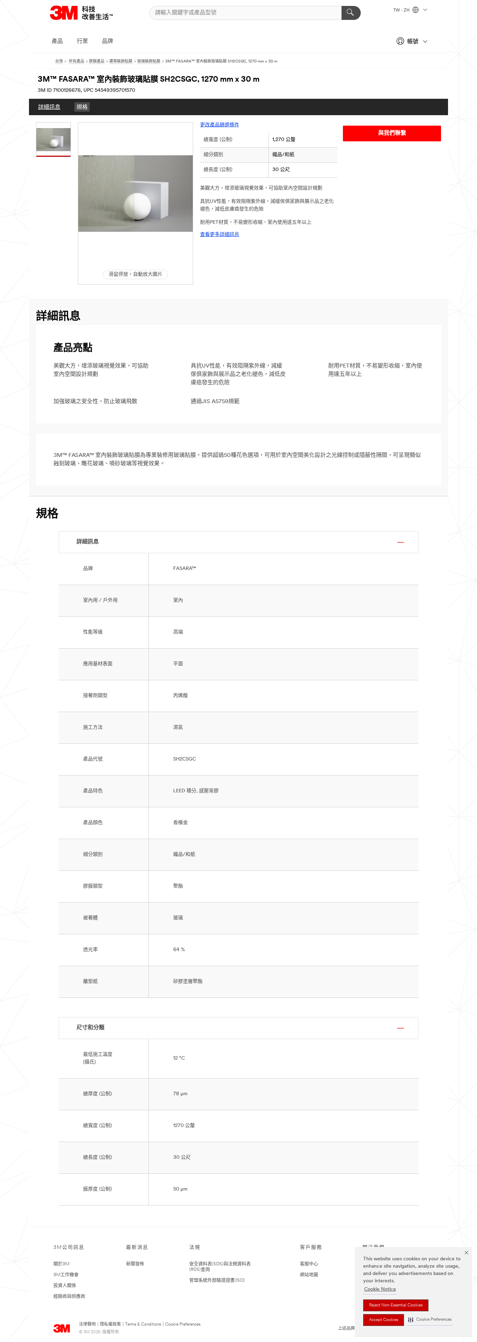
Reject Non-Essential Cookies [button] (396, 1305)
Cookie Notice (380, 1289)
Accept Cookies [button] (383, 1320)
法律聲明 (87, 1324)
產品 (57, 41)
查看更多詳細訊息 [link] (219, 234)
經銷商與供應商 (69, 1296)
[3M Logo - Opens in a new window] (90, 12)
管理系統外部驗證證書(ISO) (217, 1280)
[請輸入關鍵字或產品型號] (351, 13)
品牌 (107, 41)
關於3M (61, 1264)
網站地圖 (309, 1275)
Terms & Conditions (143, 1324)
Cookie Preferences (182, 1324)
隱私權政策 (110, 1324)
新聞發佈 (135, 1264)
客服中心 (309, 1264)
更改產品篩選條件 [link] (219, 125)
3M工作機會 (66, 1275)
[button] (430, 1320)
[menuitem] (49, 107)
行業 (82, 41)
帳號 (413, 42)
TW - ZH (402, 10)
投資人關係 (64, 1285)
